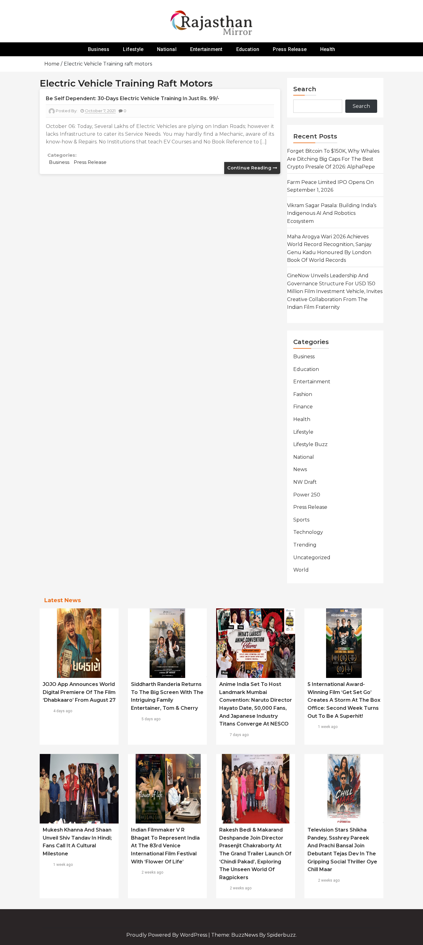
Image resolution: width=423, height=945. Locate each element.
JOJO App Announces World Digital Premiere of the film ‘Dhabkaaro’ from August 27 (79, 692)
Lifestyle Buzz (310, 444)
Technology (308, 532)
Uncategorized (311, 557)
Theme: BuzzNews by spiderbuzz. (254, 935)
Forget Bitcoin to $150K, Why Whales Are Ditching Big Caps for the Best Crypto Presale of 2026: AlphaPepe (333, 159)
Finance (303, 407)
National (167, 49)
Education (247, 49)
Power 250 (306, 495)
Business (99, 49)
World (301, 570)
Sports (301, 520)
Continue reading (250, 168)
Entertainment (206, 49)
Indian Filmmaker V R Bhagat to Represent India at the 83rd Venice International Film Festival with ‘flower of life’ (165, 845)
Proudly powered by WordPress (167, 935)
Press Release (290, 49)
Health (327, 49)
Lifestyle (133, 49)
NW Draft (305, 482)
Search (304, 89)
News (300, 469)
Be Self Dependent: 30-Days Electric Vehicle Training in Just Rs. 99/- (132, 98)
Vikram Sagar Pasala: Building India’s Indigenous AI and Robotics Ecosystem (331, 213)
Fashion (302, 394)
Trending (304, 545)
